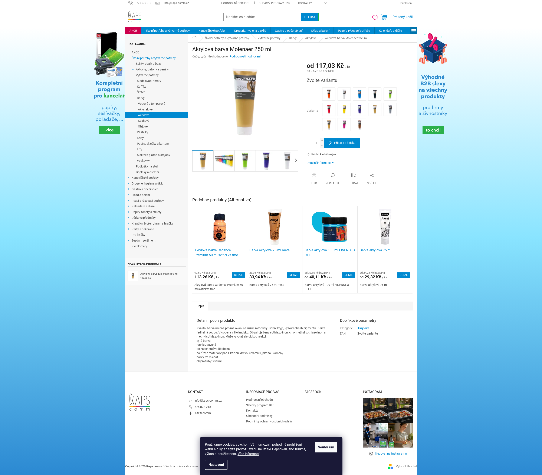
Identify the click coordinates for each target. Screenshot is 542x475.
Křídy (140, 138)
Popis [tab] (200, 306)
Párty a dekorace (143, 229)
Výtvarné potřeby (147, 75)
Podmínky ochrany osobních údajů (269, 421)
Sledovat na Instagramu (391, 453)
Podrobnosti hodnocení (245, 56)
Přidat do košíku (344, 143)
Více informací (248, 454)
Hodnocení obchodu (235, 3)
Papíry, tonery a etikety (146, 212)
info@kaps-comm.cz (208, 400)
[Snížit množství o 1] (322, 145)
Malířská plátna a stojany (153, 155)
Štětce (141, 92)
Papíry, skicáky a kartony (153, 143)
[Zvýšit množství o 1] (322, 140)
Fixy (139, 149)
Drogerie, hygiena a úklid (148, 183)
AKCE (135, 52)
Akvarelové (145, 109)
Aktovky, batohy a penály (152, 69)
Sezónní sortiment (143, 240)
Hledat (309, 17)
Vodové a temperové (151, 103)
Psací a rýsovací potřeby (148, 200)
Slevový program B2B (274, 3)
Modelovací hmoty (149, 81)
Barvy (141, 98)
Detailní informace (319, 163)
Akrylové (143, 115)
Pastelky (142, 132)
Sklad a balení (141, 195)
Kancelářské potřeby (145, 177)
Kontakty (305, 3)
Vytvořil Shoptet (406, 466)
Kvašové (143, 120)
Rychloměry (139, 246)
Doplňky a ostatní (147, 172)
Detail (238, 274)
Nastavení (216, 465)
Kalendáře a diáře (143, 206)
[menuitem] (133, 30)
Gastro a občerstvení (145, 189)
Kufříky (141, 86)
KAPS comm (202, 413)
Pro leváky (138, 234)
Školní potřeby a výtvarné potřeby (154, 58)
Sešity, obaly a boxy (148, 63)
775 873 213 (202, 407)
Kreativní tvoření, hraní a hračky (152, 223)
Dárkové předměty (144, 217)
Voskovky (143, 160)
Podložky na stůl (147, 166)
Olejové (143, 126)
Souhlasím (326, 447)
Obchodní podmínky (259, 416)
